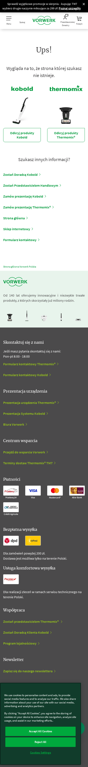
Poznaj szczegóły (70, 8)
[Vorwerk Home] (44, 21)
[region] (40, 724)
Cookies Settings (40, 752)
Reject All (40, 742)
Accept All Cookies (40, 731)
